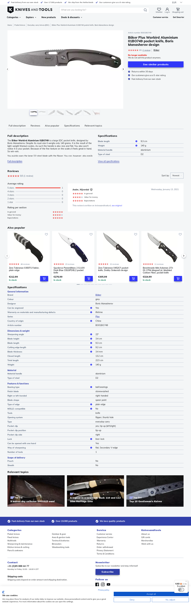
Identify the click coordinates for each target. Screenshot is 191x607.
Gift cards (145, 537)
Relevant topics (93, 125)
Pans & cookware (15, 550)
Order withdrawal (105, 547)
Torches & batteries (60, 540)
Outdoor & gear (59, 534)
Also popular (52, 125)
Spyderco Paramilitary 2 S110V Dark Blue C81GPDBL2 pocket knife (69, 270)
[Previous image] (7, 69)
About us (145, 534)
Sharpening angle (15, 334)
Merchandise (147, 540)
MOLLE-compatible (16, 409)
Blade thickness (14, 351)
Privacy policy (103, 590)
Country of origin (15, 321)
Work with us (147, 544)
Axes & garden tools (61, 537)
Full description (17, 125)
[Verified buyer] (91, 189)
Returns (100, 544)
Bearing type (13, 387)
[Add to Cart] (44, 278)
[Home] (29, 9)
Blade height (13, 338)
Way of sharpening (16, 447)
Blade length (104, 141)
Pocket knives (19, 25)
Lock (9, 439)
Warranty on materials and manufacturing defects (31, 312)
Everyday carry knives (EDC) (38, 25)
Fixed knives (13, 537)
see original (117, 205)
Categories (12, 17)
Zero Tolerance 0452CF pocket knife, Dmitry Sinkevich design (113, 269)
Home (9, 25)
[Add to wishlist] (46, 234)
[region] (65, 73)
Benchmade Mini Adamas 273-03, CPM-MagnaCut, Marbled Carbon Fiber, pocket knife (158, 270)
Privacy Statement (105, 550)
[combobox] (177, 176)
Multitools (11, 540)
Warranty (101, 540)
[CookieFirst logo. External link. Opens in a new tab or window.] (3, 592)
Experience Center (105, 537)
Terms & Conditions (105, 553)
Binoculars (56, 544)
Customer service (104, 534)
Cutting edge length (16, 347)
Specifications (72, 125)
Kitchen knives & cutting (18, 547)
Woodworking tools (60, 547)
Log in (167, 12)
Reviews (35, 125)
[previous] (12, 255)
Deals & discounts (70, 17)
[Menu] (186, 582)
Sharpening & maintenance (19, 544)
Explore (30, 17)
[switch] (181, 589)
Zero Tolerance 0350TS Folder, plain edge (24, 269)
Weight (101, 145)
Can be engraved (15, 308)
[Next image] (123, 69)
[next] (179, 255)
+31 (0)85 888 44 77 (18, 566)
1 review (146, 50)
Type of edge (13, 404)
